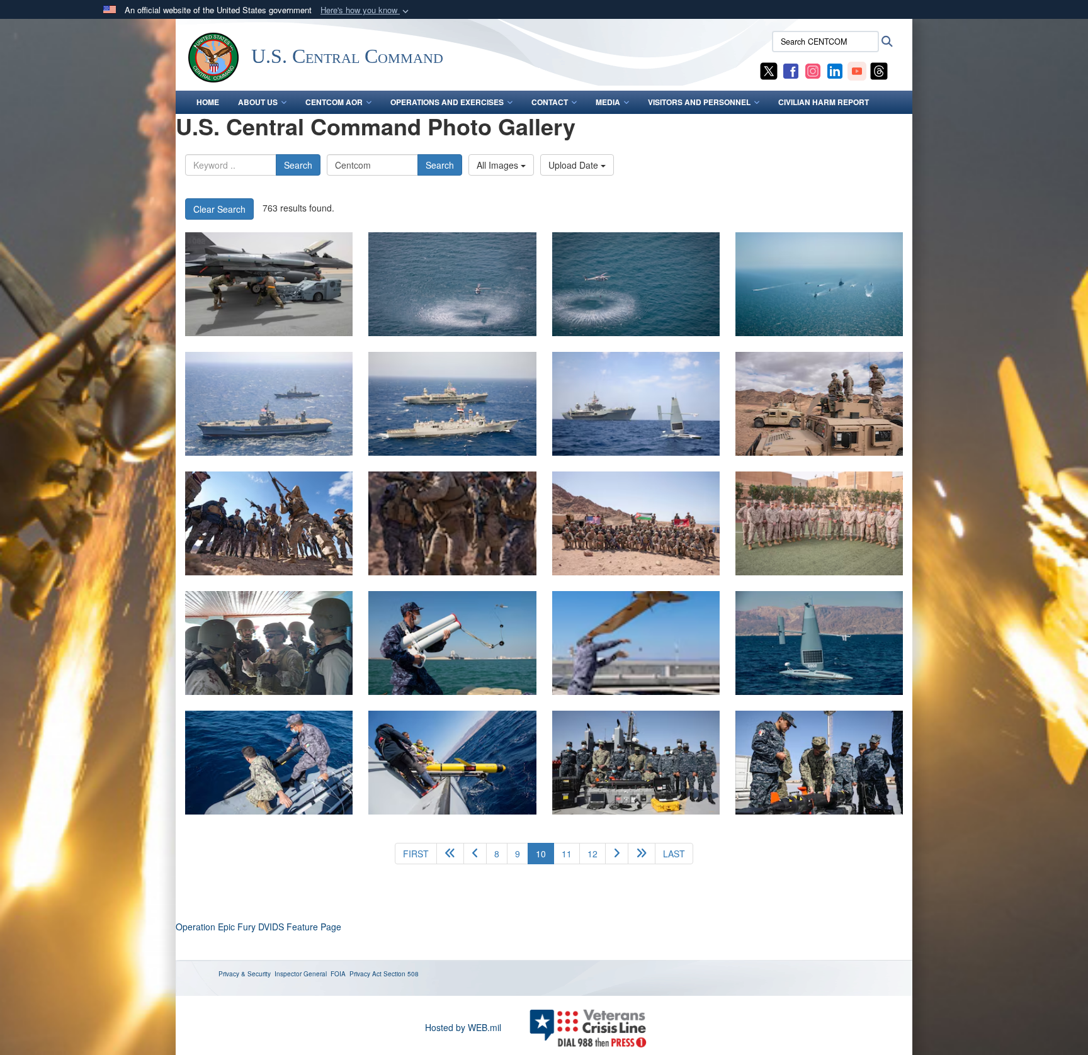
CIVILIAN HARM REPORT (823, 102)
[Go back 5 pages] (450, 853)
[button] (365, 10)
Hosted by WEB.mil (463, 1027)
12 (592, 853)
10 (545, 853)
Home (207, 102)
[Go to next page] (616, 853)
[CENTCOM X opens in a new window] (769, 70)
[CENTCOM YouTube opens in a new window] (857, 70)
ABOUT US (258, 102)
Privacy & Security (244, 973)
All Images (499, 165)
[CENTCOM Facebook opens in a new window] (791, 70)
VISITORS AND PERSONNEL (699, 102)
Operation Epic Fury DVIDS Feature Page (258, 926)
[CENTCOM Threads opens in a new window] (879, 70)
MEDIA (608, 102)
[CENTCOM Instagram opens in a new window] (813, 70)
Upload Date (574, 165)
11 (567, 853)
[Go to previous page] (475, 853)
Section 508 (401, 973)
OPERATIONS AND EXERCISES (447, 102)
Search (298, 165)
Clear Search (219, 209)
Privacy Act (365, 973)
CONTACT (549, 102)
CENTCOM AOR (334, 102)
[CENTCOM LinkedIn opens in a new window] (835, 70)
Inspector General (301, 973)
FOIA (338, 973)
